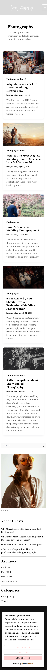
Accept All (23, 658)
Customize (23, 647)
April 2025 (6, 567)
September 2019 (9, 581)
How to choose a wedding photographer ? (22, 544)
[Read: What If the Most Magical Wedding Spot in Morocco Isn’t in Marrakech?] (23, 134)
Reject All (23, 652)
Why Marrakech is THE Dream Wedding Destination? (21, 87)
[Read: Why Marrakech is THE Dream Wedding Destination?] (23, 62)
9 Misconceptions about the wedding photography (22, 384)
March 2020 (7, 576)
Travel (4, 601)
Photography (7, 596)
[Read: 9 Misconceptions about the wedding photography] (23, 358)
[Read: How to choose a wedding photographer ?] (23, 205)
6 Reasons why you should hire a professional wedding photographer (20, 303)
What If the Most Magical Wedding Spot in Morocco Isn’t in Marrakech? (23, 159)
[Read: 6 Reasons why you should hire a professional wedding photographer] (23, 277)
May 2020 (6, 572)
